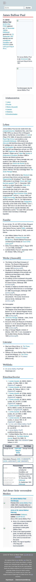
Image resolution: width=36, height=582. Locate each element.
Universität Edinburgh (9, 141)
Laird (28, 135)
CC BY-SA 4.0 (20, 517)
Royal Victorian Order (20, 193)
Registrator (12, 151)
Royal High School (8, 139)
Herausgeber (9, 147)
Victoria (22, 181)
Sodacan (24, 514)
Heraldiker (6, 42)
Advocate (6, 143)
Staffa (23, 228)
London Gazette (14, 381)
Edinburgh (6, 32)
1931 (11, 36)
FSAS (5, 26)
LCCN (5, 461)
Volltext (25, 348)
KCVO (5, 24)
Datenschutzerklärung (22, 580)
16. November (9, 28)
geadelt (11, 183)
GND (18, 459)
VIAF (18, 461)
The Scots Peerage (11, 318)
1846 (4, 30)
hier (17, 560)
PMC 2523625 (22, 440)
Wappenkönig (7, 179)
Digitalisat (11, 385)
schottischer (7, 40)
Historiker (6, 44)
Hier (25, 560)
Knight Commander (9, 197)
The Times (26, 346)
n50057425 (11, 461)
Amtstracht (24, 59)
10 (23, 251)
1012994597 (25, 459)
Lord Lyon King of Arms (18, 450)
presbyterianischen (9, 131)
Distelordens (28, 201)
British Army (9, 240)
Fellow (21, 153)
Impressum (9, 580)
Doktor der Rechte (18, 163)
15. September (8, 35)
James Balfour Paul (25, 503)
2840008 (24, 461)
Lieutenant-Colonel (21, 238)
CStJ (8, 24)
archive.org (17, 268)
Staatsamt (26, 175)
